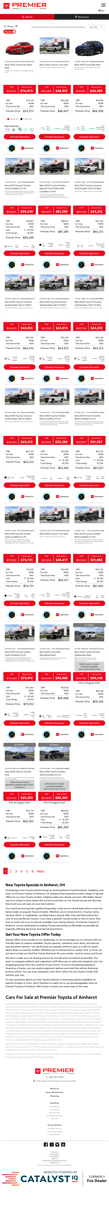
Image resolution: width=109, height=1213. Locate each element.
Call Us (29, 16)
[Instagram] (57, 1145)
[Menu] (103, 5)
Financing (54, 1096)
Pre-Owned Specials (54, 1115)
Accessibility (54, 1154)
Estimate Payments (20, 136)
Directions (83, 16)
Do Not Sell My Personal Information (54, 1160)
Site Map (55, 1158)
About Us (54, 1088)
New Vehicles (54, 1106)
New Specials (54, 1112)
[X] (52, 1145)
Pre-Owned (54, 1109)
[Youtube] (63, 1145)
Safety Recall (55, 1134)
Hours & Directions (54, 1092)
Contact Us (54, 1152)
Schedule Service (54, 1128)
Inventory (54, 1103)
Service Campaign (54, 1131)
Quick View (20, 48)
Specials (54, 1118)
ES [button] (102, 10)
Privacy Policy (54, 1156)
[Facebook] (46, 1145)
